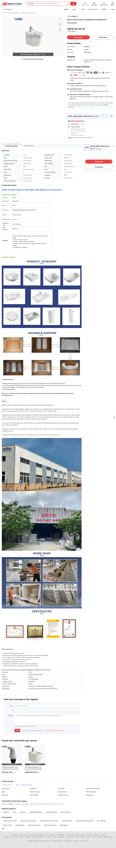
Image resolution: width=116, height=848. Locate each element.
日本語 (77, 837)
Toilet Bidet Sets (19, 825)
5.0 (91, 149)
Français (34, 837)
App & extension (93, 9)
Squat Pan (23, 812)
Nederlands (61, 837)
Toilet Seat (6, 812)
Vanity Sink (33, 788)
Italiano (49, 837)
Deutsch (55, 837)
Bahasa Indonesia (108, 837)
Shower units (89, 795)
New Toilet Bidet (101, 821)
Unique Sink (61, 788)
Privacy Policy (84, 841)
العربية (67, 837)
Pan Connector (62, 792)
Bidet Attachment (91, 792)
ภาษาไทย (87, 837)
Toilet (3, 792)
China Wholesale (50, 835)
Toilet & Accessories (26, 13)
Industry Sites (69, 835)
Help (82, 9)
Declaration (77, 841)
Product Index (89, 835)
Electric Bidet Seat (66, 812)
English (15, 837)
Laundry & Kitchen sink (92, 788)
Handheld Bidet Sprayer (36, 812)
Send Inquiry (78, 37)
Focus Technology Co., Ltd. (46, 841)
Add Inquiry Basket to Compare (33, 59)
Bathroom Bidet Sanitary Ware (84, 821)
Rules (113, 9)
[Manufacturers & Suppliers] (12, 4)
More (3, 828)
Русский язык (41, 837)
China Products (22, 835)
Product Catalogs (27, 785)
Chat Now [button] (104, 37)
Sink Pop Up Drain (63, 795)
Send (17, 730)
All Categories (8, 9)
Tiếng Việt (99, 837)
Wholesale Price (60, 835)
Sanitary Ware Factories (10, 821)
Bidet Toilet (5, 795)
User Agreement (68, 841)
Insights (104, 835)
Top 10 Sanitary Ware (50, 825)
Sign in (112, 5)
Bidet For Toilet (7, 825)
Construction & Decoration (13, 13)
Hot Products (13, 835)
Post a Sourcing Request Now (54, 730)
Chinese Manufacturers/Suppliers (36, 835)
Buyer (74, 9)
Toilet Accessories (35, 792)
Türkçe (93, 837)
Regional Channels (79, 835)
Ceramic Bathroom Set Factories (49, 821)
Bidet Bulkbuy (64, 825)
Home (3, 13)
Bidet (34, 13)
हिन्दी (82, 837)
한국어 (72, 837)
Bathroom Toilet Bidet (34, 825)
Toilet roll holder (34, 795)
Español (21, 837)
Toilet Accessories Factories (28, 821)
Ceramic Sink (5, 788)
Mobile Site (97, 835)
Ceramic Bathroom (67, 821)
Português (27, 837)
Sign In (70, 137)
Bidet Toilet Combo (51, 812)
